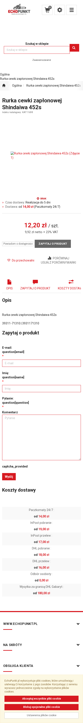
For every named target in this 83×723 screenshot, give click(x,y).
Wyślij (9, 476)
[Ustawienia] (59, 10)
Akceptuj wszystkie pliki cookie (41, 698)
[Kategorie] (71, 10)
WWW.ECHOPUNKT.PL (20, 624)
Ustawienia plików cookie (41, 715)
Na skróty (12, 645)
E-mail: (13, 350)
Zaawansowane (41, 59)
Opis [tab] (9, 288)
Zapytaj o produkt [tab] (35, 288)
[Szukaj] (74, 48)
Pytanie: (15, 400)
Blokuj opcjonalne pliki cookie (41, 707)
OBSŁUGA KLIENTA (18, 666)
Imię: (13, 375)
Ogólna (17, 85)
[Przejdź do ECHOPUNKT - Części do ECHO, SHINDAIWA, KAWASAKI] (3, 85)
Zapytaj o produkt (53, 243)
